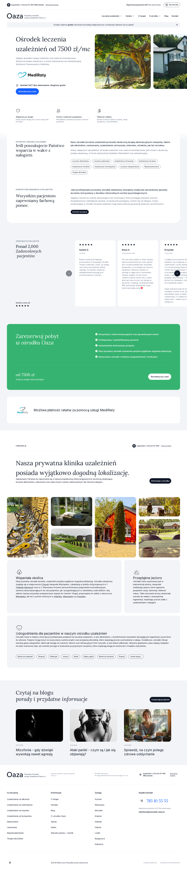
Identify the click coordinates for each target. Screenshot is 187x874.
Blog (166, 16)
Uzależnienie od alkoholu (18, 799)
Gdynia (98, 827)
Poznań (98, 799)
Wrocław (99, 810)
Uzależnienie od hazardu (18, 810)
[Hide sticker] (177, 24)
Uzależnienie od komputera (19, 816)
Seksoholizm (12, 822)
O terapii (142, 16)
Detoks (129, 16)
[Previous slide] (69, 273)
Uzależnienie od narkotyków (20, 805)
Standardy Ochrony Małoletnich (170, 863)
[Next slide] (177, 273)
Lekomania (12, 827)
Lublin (97, 833)
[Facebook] (10, 863)
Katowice (99, 844)
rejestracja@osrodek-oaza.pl (152, 812)
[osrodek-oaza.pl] (26, 16)
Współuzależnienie (15, 833)
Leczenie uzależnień (110, 16)
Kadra (53, 827)
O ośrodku (153, 16)
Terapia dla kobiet (15, 838)
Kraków (98, 816)
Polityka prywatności (150, 863)
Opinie (54, 822)
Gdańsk (98, 822)
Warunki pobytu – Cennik (62, 833)
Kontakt (175, 16)
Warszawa (99, 805)
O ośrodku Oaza (58, 816)
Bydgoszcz (100, 838)
